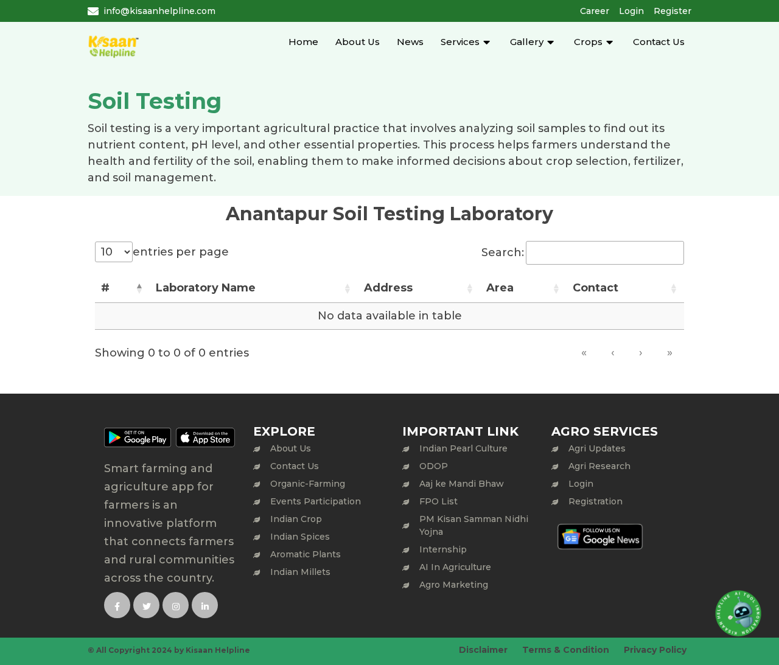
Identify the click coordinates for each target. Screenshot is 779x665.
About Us (357, 41)
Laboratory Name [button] (206, 287)
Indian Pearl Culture (463, 448)
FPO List (438, 501)
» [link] (669, 352)
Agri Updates (597, 448)
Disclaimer (483, 649)
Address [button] (388, 287)
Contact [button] (595, 287)
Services (460, 41)
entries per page (181, 252)
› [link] (641, 352)
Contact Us (659, 41)
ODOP (433, 466)
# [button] (105, 287)
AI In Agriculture (455, 567)
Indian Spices (300, 536)
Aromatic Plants (305, 554)
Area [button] (500, 287)
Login (631, 10)
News (410, 41)
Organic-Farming (307, 483)
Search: (502, 252)
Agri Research (599, 466)
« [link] (584, 352)
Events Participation (315, 501)
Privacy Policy (655, 649)
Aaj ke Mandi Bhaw (461, 483)
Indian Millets (300, 571)
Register (672, 10)
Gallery (526, 41)
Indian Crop (296, 519)
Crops (588, 41)
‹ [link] (613, 352)
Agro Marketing (453, 584)
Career (594, 10)
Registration (595, 501)
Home (303, 41)
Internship (443, 549)
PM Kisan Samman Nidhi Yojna (473, 525)
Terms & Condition (565, 649)
